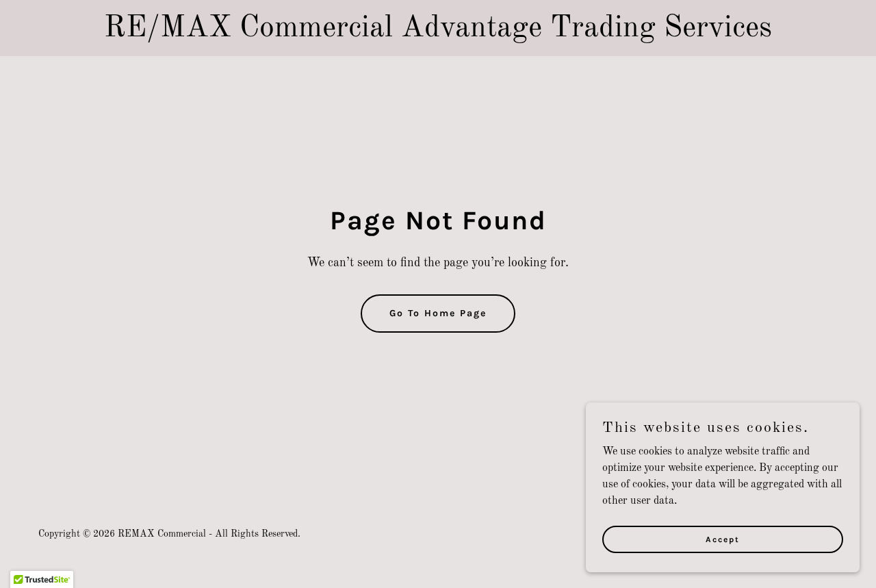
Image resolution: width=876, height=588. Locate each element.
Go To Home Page (438, 313)
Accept (723, 539)
